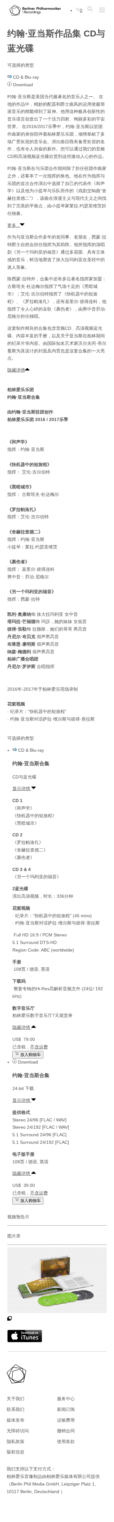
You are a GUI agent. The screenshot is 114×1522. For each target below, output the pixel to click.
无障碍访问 (18, 1430)
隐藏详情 (16, 370)
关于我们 (15, 1398)
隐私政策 (15, 1441)
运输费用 (66, 1420)
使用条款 (66, 1441)
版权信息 (15, 1451)
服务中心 (66, 1398)
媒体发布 (15, 1420)
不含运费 (39, 1046)
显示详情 (21, 788)
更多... (13, 225)
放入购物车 (30, 1054)
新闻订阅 (66, 1409)
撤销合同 (66, 1430)
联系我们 (15, 1409)
